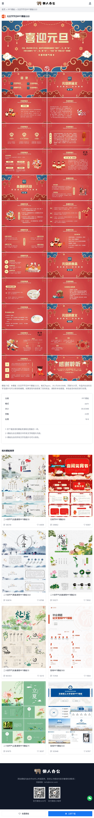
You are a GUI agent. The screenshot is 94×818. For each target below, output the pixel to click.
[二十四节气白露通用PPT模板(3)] (24, 486)
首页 (3, 9)
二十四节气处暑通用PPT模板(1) (16, 670)
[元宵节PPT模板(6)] (70, 486)
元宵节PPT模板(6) (57, 519)
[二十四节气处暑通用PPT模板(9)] (70, 561)
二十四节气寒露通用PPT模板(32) (17, 595)
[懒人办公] (46, 3)
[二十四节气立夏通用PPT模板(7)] (24, 712)
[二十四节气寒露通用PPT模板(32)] (24, 561)
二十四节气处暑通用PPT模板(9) (63, 595)
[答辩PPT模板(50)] (70, 637)
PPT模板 (11, 9)
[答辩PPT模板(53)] (70, 712)
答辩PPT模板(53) (57, 746)
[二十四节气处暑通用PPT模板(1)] (24, 637)
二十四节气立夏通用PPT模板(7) (16, 746)
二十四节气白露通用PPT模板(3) (16, 519)
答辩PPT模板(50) (57, 670)
